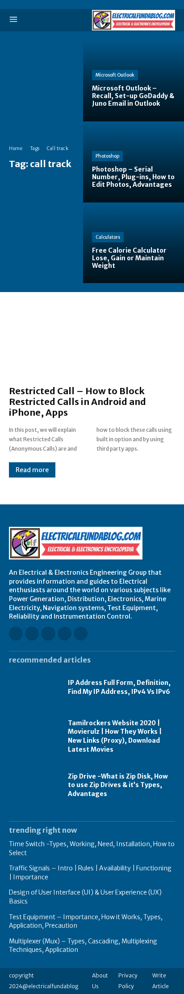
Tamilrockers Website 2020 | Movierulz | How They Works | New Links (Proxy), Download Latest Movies (115, 736)
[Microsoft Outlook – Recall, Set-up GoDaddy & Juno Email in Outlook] (133, 80)
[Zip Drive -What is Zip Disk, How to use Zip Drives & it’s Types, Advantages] (34, 785)
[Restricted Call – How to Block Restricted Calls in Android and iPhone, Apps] (92, 343)
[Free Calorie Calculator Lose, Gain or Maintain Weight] (133, 243)
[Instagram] (32, 634)
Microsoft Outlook (115, 75)
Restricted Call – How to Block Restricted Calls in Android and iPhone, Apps (77, 401)
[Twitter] (81, 634)
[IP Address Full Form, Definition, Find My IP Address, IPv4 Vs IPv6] (34, 687)
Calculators (108, 237)
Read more (32, 470)
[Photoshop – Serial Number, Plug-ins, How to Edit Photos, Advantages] (133, 161)
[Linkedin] (48, 634)
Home (15, 148)
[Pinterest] (64, 634)
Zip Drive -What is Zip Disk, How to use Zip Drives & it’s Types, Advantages (118, 785)
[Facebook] (16, 634)
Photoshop (107, 156)
